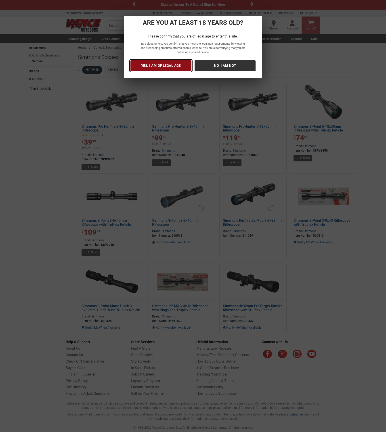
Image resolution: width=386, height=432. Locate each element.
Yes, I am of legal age (161, 66)
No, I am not (225, 66)
